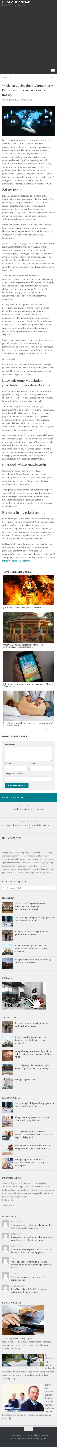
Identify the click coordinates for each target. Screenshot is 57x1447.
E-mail (33, 763)
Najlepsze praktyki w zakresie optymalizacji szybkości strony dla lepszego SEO (31, 1162)
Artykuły (7, 77)
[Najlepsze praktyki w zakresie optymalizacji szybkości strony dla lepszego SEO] (7, 1163)
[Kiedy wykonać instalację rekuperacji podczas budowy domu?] (7, 935)
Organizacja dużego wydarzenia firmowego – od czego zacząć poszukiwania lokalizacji (30, 906)
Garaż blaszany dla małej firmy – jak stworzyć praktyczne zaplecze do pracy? (34, 1067)
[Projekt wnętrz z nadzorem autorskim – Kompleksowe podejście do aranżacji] (7, 1149)
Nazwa (9, 763)
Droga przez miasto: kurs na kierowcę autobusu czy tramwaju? (33, 961)
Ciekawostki (8, 1200)
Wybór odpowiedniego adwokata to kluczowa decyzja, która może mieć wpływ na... (32, 1251)
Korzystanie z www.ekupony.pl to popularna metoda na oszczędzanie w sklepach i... (32, 1238)
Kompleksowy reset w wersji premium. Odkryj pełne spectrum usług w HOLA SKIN (33, 1054)
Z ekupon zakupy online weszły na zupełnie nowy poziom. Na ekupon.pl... (32, 1226)
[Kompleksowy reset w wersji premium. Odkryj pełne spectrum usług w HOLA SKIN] (7, 1055)
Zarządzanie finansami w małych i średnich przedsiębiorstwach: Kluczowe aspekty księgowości (34, 1134)
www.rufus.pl (8, 1205)
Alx (44, 1438)
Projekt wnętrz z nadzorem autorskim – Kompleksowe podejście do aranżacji (33, 1147)
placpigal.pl (21, 1186)
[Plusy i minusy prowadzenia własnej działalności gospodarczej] (7, 1121)
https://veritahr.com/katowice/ (16, 560)
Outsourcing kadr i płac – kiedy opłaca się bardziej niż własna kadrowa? (34, 919)
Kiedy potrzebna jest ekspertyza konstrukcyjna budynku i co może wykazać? (31, 948)
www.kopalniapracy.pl (15, 1196)
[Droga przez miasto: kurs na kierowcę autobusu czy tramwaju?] (7, 963)
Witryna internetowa (14, 773)
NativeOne (28, 730)
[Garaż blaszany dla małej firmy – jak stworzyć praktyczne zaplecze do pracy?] (7, 1069)
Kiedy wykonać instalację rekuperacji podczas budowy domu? (32, 933)
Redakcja (13, 100)
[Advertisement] (28, 37)
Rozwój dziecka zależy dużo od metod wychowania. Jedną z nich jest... (28, 1290)
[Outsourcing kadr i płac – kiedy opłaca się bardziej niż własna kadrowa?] (7, 921)
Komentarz (10, 744)
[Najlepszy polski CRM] (7, 1083)
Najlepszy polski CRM (25, 1079)
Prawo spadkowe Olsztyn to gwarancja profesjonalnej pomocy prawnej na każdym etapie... (31, 1264)
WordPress (27, 1438)
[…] (20, 1348)
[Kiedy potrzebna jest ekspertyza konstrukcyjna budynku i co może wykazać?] (7, 949)
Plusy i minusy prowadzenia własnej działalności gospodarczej (32, 1119)
